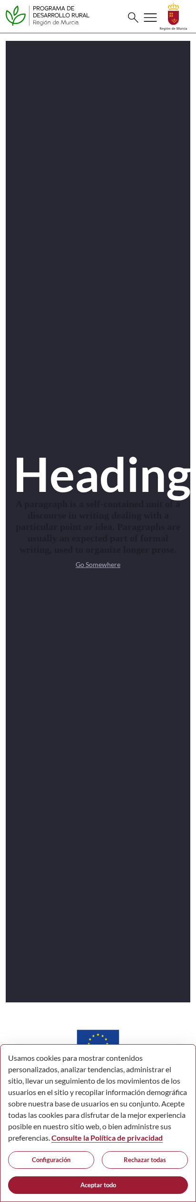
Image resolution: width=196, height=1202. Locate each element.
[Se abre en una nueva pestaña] (173, 15)
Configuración (51, 1160)
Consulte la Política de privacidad (107, 1137)
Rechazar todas (145, 1160)
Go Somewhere (98, 564)
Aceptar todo (98, 1185)
